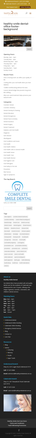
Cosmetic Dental (9, 105)
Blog (6, 331)
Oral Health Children (10, 147)
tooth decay (7, 263)
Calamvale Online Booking (13, 325)
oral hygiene (21, 242)
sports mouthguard (19, 257)
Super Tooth (11, 358)
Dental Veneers (27, 225)
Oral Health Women (9, 158)
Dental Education (9, 113)
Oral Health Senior (9, 152)
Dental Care (16, 222)
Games (7, 348)
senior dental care (21, 251)
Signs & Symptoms (9, 175)
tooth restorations (24, 263)
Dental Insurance (9, 121)
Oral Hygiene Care (9, 161)
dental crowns (8, 225)
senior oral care (8, 254)
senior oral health (19, 254)
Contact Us (8, 334)
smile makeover (8, 257)
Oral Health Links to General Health (14, 149)
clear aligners (7, 216)
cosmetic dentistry (9, 219)
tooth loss (15, 263)
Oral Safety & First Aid (10, 166)
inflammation (7, 234)
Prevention (7, 169)
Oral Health (7, 144)
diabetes (6, 228)
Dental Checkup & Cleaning (12, 110)
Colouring (10, 350)
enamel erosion (16, 231)
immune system (26, 231)
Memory (10, 352)
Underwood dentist (10, 320)
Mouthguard (7, 138)
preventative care (8, 245)
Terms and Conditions (17, 423)
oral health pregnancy (10, 242)
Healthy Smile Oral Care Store (17, 421)
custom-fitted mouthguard (23, 219)
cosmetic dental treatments (20, 216)
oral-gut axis (7, 240)
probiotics (24, 248)
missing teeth (7, 237)
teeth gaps (17, 260)
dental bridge (7, 222)
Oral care (15, 240)
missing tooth (16, 237)
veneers (6, 266)
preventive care (16, 248)
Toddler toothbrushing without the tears (16, 87)
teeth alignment (8, 260)
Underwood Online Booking (13, 323)
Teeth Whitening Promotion (17, 425)
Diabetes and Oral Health (11, 130)
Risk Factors (7, 172)
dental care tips (25, 222)
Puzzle (9, 355)
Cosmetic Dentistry (9, 107)
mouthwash (25, 237)
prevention (7, 248)
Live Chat (7, 337)
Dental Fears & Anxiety (10, 119)
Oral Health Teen (9, 155)
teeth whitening (26, 260)
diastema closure (15, 228)
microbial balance (24, 234)
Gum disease (7, 135)
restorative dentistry (9, 251)
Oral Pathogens (8, 163)
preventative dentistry (21, 245)
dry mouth (7, 231)
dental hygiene (17, 225)
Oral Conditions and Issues (12, 141)
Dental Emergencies (10, 116)
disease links (25, 228)
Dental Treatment (9, 127)
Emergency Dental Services (13, 328)
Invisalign (15, 234)
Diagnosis (7, 133)
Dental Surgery (8, 124)
